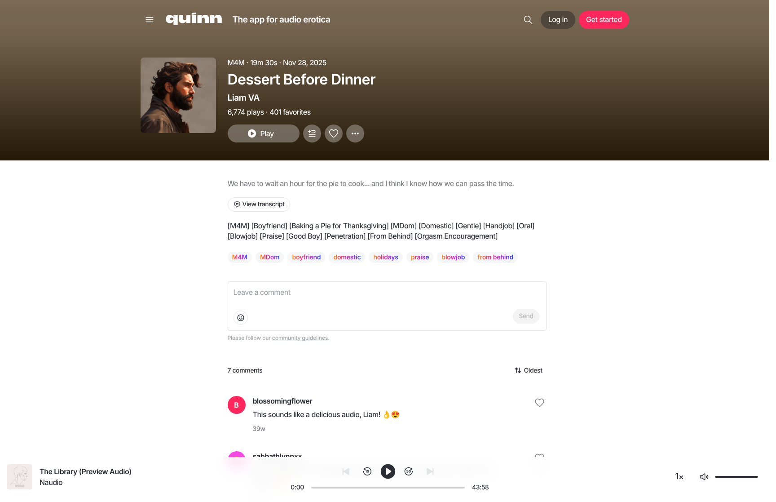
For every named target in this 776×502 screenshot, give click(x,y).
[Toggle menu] (150, 20)
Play (266, 133)
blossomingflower (283, 400)
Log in (558, 19)
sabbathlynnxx (277, 456)
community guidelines (300, 337)
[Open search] (528, 20)
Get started (604, 19)
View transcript (263, 204)
